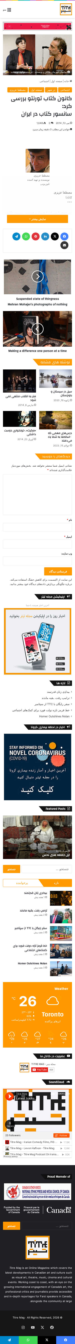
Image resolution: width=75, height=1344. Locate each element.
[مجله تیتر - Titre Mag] (66, 9)
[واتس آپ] (26, 236)
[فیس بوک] (64, 236)
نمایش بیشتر (38, 219)
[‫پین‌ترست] (36, 236)
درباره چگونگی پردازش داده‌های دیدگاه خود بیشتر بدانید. (41, 584)
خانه (67, 81)
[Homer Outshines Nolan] (61, 968)
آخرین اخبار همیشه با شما (37, 605)
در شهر (51, 89)
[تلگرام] (16, 236)
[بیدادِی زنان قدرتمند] (61, 898)
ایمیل (68, 536)
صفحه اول (56, 81)
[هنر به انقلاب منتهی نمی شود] (19, 381)
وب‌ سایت (66, 553)
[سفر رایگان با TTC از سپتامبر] (61, 933)
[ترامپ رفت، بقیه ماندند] (61, 915)
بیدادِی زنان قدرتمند (58, 691)
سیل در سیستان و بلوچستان (61, 393)
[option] (37, 837)
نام (69, 519)
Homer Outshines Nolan (54, 716)
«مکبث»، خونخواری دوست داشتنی (20, 432)
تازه (56, 883)
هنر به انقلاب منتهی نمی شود (21, 398)
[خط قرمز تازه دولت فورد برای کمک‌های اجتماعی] (61, 951)
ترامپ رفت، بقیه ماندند (56, 698)
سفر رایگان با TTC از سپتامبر (52, 704)
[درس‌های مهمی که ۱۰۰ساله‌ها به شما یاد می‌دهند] (55, 420)
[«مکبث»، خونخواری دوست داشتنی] (19, 419)
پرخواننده (22, 883)
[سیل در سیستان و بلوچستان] (55, 378)
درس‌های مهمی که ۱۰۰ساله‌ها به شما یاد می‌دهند (60, 437)
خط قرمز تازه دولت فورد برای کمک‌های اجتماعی (41, 710)
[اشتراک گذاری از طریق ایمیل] (64, 245)
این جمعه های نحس (56, 855)
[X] (55, 236)
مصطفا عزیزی (18, 89)
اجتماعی (44, 81)
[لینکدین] (45, 236)
